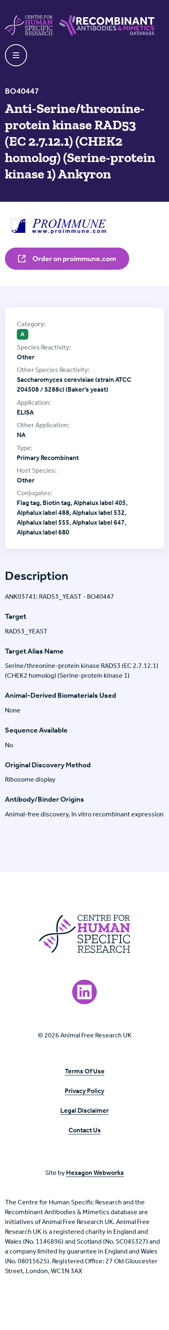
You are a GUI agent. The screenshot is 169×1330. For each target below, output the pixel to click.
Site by (84, 1173)
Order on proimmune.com (73, 258)
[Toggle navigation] (16, 55)
